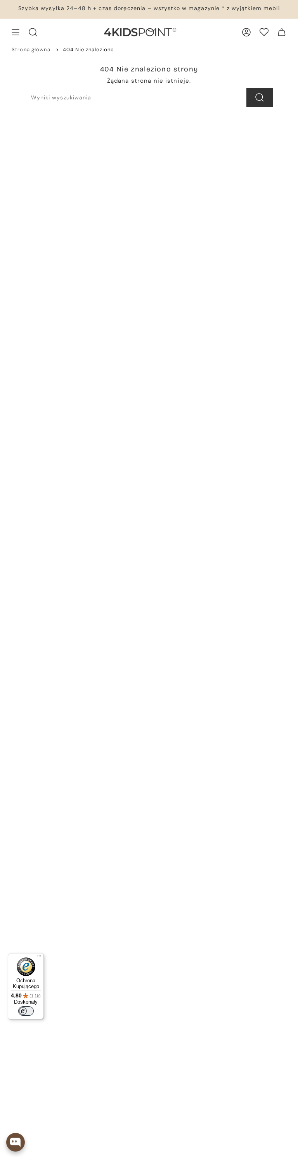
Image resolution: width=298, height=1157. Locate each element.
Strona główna (31, 49)
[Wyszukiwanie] (259, 97)
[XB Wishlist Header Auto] (264, 32)
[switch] (26, 1011)
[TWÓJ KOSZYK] (282, 32)
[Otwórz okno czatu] (15, 1142)
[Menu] (39, 957)
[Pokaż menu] (15, 32)
